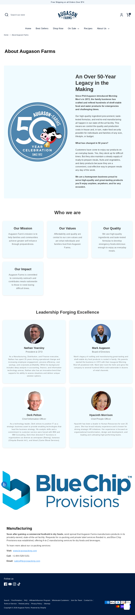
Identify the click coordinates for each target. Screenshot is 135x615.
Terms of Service (10, 604)
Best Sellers (42, 28)
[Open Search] (6, 14)
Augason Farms (24, 608)
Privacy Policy (36, 604)
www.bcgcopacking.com (25, 551)
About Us (102, 28)
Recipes (88, 28)
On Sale (72, 28)
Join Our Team (76, 600)
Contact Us (88, 600)
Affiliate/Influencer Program (39, 600)
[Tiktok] (19, 584)
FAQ (25, 600)
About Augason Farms (20, 35)
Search (6, 600)
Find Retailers (16, 600)
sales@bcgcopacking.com (27, 561)
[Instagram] (14, 584)
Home (28, 28)
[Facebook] (5, 584)
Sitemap (47, 604)
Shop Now (58, 28)
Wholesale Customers (60, 600)
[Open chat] (126, 606)
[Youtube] (10, 584)
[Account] (121, 14)
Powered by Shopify (38, 608)
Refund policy (24, 604)
